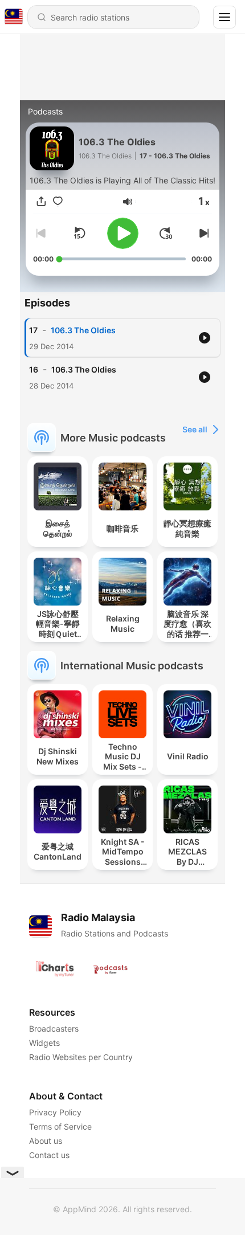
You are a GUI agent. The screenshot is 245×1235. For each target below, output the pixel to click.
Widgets (44, 1043)
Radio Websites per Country (81, 1057)
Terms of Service (60, 1126)
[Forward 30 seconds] (166, 233)
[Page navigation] (224, 17)
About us (45, 1141)
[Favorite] (58, 201)
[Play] (122, 233)
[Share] (41, 201)
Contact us (49, 1155)
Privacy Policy (55, 1112)
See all (194, 429)
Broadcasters (54, 1028)
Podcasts (45, 111)
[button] (127, 201)
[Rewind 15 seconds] (79, 233)
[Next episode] (203, 233)
